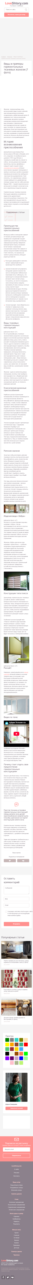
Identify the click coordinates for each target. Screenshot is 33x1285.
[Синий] (21, 1058)
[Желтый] (7, 1044)
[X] (10, 860)
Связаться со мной (16, 1108)
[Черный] (7, 1054)
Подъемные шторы (16, 1185)
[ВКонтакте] (23, 860)
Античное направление (16, 1202)
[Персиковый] (26, 1040)
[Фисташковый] (21, 1063)
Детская (16, 1248)
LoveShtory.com (16, 1166)
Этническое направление (16, 1210)
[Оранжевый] (12, 1044)
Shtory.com (16, 3)
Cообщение (8, 888)
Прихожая (16, 1245)
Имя (6, 899)
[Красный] (26, 1044)
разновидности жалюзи (11, 168)
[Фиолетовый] (7, 1058)
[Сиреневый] (16, 1058)
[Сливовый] (12, 1058)
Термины (16, 1255)
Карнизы (16, 1216)
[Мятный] (21, 1044)
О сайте (16, 1169)
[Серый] (12, 1040)
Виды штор (16, 1182)
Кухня (16, 1233)
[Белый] (26, 1049)
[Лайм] (26, 1054)
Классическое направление (16, 1205)
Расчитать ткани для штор (16, 14)
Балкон (16, 1243)
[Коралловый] (21, 1054)
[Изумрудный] (7, 1049)
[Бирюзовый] (16, 1040)
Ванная (16, 1240)
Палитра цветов (16, 1251)
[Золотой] (16, 1049)
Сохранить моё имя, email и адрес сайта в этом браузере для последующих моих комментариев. (20, 913)
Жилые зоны (16, 1230)
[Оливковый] (21, 1040)
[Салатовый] (26, 1058)
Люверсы (16, 1221)
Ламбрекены (16, 1219)
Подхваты (16, 1224)
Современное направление (16, 1207)
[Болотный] (16, 1063)
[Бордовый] (12, 1049)
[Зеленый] (7, 1040)
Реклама (16, 1172)
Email (6, 905)
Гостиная (16, 1238)
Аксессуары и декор (16, 1213)
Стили (16, 1199)
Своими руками (16, 1194)
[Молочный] (12, 1054)
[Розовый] (12, 1063)
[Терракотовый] (16, 1044)
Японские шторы (16, 1190)
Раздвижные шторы (16, 1187)
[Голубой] (21, 1049)
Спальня (16, 1235)
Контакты (17, 1176)
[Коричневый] (16, 1054)
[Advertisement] (16, 36)
